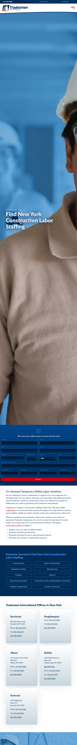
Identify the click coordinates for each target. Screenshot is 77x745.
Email (2, 447)
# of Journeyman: (44, 470)
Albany (14, 653)
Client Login (65, 1)
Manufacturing (18, 569)
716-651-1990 (54, 671)
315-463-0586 (20, 709)
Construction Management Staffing (52, 581)
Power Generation (19, 587)
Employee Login (44, 1)
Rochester (15, 616)
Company (3, 454)
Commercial (18, 563)
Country (42, 454)
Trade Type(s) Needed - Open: (8, 462)
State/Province (30, 454)
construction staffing (14, 525)
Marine (18, 575)
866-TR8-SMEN (16, 636)
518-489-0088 (20, 667)
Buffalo (48, 653)
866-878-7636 (49, 667)
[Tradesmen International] (16, 8)
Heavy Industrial (52, 563)
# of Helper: (23, 470)
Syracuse (15, 695)
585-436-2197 (18, 632)
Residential (52, 569)
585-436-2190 (20, 628)
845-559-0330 (54, 620)
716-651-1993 (52, 674)
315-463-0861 (18, 713)
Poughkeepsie (51, 616)
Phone (41, 447)
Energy (52, 575)
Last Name (42, 439)
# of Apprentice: (5, 470)
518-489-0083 (18, 671)
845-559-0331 (52, 624)
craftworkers (11, 510)
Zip (59, 454)
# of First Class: (62, 470)
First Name (3, 439)
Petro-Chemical (52, 587)
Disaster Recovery (18, 581)
